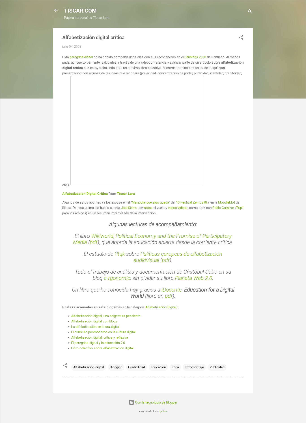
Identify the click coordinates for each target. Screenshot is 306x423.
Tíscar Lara (126, 194)
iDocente (172, 290)
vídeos (182, 208)
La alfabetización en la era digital (95, 327)
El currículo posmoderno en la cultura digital (103, 332)
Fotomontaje (194, 367)
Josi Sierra (129, 208)
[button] (241, 38)
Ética (175, 367)
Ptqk (119, 254)
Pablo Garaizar (223, 208)
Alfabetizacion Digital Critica (85, 194)
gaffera (164, 411)
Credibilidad (136, 367)
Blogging (116, 367)
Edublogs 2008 (195, 57)
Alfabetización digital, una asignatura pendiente (105, 316)
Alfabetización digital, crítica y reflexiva (99, 337)
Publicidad (217, 367)
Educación (158, 367)
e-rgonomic (117, 278)
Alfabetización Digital (160, 307)
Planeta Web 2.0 (193, 278)
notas (148, 208)
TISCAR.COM (80, 11)
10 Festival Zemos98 (191, 202)
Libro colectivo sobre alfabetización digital (102, 348)
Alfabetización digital (88, 367)
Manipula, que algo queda (150, 202)
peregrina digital (81, 57)
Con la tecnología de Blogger (155, 402)
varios (172, 208)
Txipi (239, 208)
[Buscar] (250, 12)
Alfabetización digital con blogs (94, 321)
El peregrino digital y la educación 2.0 (98, 343)
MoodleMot (226, 202)
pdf (93, 242)
